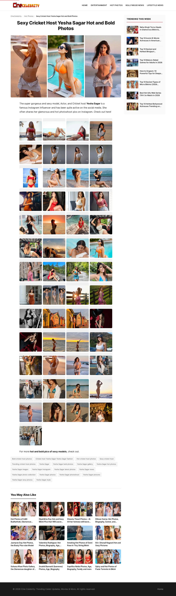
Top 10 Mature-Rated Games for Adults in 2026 (151, 61)
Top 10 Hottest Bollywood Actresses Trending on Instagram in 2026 (151, 105)
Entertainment (99, 5)
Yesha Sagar (44, 464)
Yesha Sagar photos (47, 475)
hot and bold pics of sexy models (48, 451)
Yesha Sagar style (43, 480)
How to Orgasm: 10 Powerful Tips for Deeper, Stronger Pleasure (151, 72)
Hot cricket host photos (86, 459)
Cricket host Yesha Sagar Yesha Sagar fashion (54, 459)
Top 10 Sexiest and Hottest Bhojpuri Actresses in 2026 (148, 50)
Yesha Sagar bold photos (63, 464)
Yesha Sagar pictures (91, 475)
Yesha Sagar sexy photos (22, 480)
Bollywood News (135, 5)
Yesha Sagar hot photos (106, 464)
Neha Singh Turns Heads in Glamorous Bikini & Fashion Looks (150, 28)
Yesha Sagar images (20, 469)
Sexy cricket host (107, 459)
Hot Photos (116, 5)
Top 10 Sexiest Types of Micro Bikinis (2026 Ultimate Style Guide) (150, 83)
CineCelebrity (16, 16)
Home (85, 5)
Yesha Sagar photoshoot (69, 475)
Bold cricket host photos (22, 459)
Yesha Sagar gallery (85, 464)
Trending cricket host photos (23, 464)
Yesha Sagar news (86, 469)
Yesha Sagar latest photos (64, 469)
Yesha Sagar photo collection (24, 475)
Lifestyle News (155, 5)
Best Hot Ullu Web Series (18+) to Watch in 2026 (150, 94)
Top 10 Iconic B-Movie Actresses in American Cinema (150, 39)
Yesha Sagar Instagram (41, 469)
